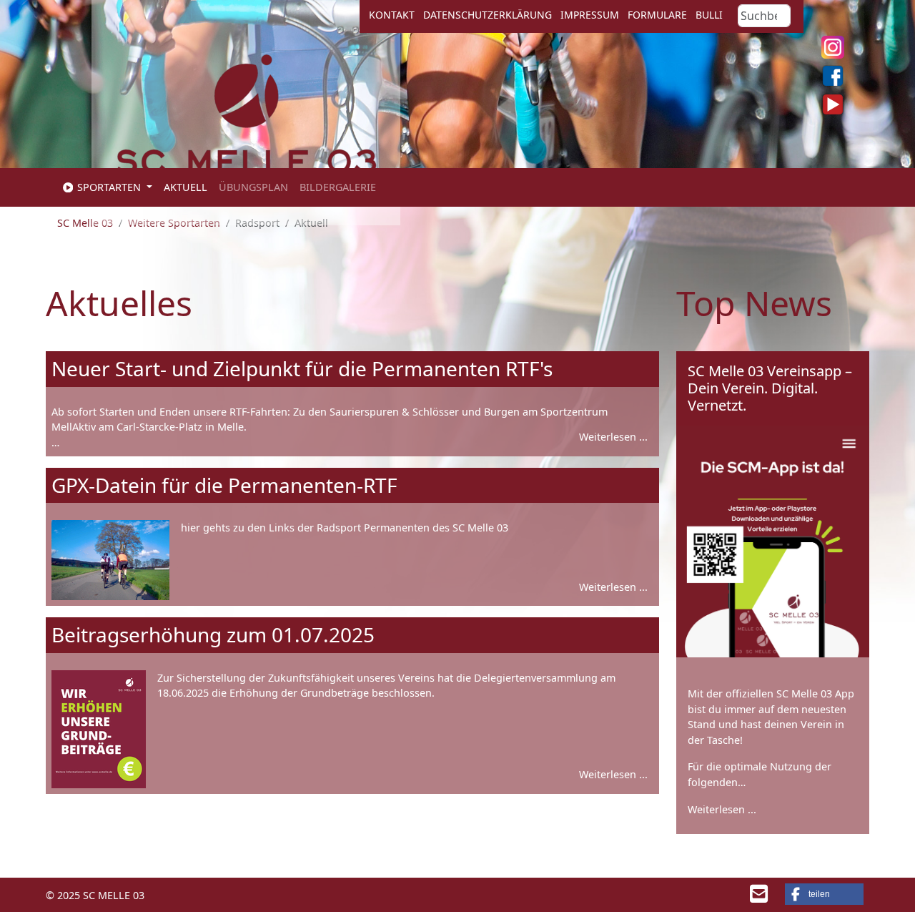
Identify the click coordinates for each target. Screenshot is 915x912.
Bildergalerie (338, 187)
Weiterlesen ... (613, 436)
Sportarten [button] (109, 187)
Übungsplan (253, 187)
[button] (824, 894)
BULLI (709, 14)
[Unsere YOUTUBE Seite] (832, 104)
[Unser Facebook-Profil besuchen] (832, 75)
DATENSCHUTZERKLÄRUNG (487, 14)
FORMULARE (657, 14)
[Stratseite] (246, 125)
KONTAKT (392, 14)
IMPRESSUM (589, 14)
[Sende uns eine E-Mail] (759, 897)
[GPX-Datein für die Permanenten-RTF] (110, 560)
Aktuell (185, 187)
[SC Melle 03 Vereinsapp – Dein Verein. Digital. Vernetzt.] (772, 541)
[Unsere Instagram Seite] (832, 47)
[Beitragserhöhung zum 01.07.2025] (98, 729)
